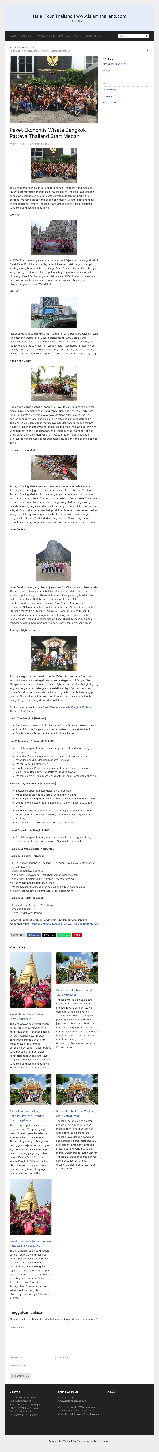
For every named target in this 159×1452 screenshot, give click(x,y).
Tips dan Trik (109, 102)
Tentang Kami (46, 36)
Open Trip (27, 36)
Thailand (15, 187)
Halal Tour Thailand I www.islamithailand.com (79, 16)
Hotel (105, 76)
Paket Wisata (27, 47)
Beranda (14, 47)
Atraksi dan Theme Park (115, 64)
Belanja (106, 70)
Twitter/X (50, 935)
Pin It (78, 935)
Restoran (107, 96)
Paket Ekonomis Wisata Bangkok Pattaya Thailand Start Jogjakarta (27, 1116)
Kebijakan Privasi (70, 36)
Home (13, 36)
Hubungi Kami (93, 36)
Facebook (35, 935)
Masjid (106, 83)
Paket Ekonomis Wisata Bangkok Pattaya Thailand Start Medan (60, 923)
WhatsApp (65, 935)
